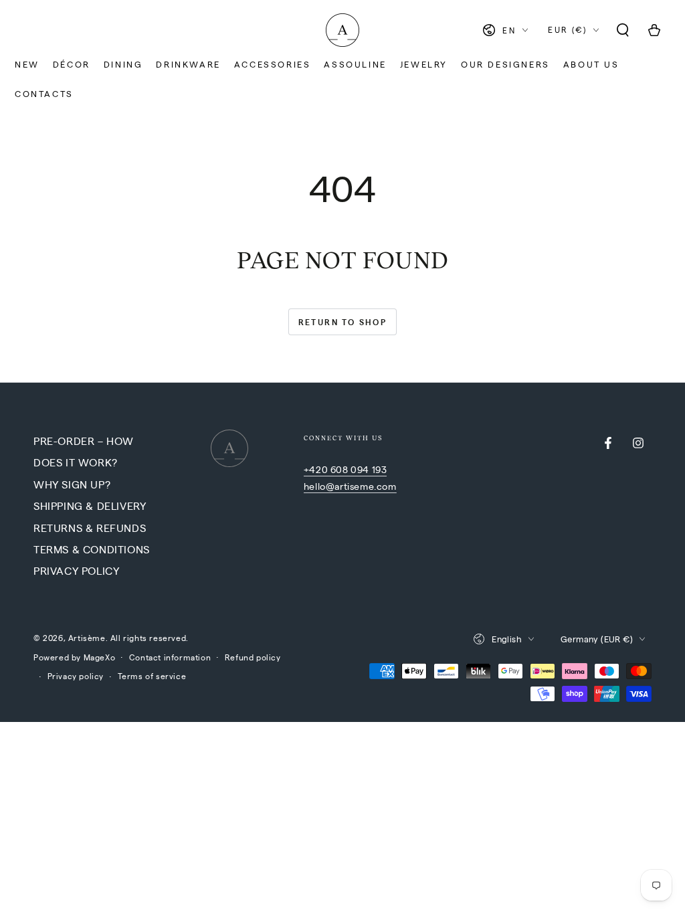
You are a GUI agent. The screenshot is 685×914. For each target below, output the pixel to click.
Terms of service (152, 675)
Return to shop (342, 321)
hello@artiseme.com (350, 486)
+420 (317, 469)
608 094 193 (358, 469)
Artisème (87, 637)
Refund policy (253, 657)
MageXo (100, 657)
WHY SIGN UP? (71, 484)
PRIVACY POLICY (76, 570)
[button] (623, 30)
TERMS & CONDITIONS (91, 549)
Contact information (170, 657)
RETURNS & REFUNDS (89, 528)
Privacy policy (75, 675)
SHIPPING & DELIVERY (89, 505)
